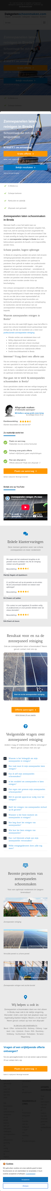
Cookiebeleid (30, 1174)
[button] (25, 759)
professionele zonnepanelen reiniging (19, 332)
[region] (25, 1175)
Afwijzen (26, 1186)
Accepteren (26, 1180)
